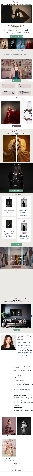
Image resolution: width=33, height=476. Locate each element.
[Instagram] (15, 469)
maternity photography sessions (19, 29)
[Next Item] (30, 112)
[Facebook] (17, 469)
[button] (11, 4)
